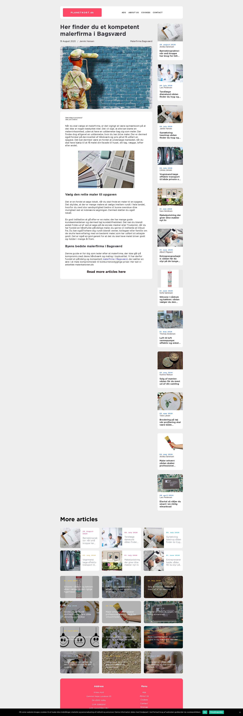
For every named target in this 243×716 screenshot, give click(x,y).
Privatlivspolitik (216, 712)
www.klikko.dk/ (101, 708)
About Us (133, 13)
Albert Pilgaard (166, 252)
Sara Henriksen (166, 211)
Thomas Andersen (167, 334)
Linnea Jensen (166, 170)
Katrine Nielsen (166, 375)
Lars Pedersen (166, 88)
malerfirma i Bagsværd (115, 259)
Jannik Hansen (86, 41)
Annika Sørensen (167, 47)
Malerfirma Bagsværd (141, 41)
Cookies (145, 13)
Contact (158, 13)
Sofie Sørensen (166, 293)
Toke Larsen (165, 416)
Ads (124, 13)
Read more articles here (106, 272)
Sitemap (144, 707)
